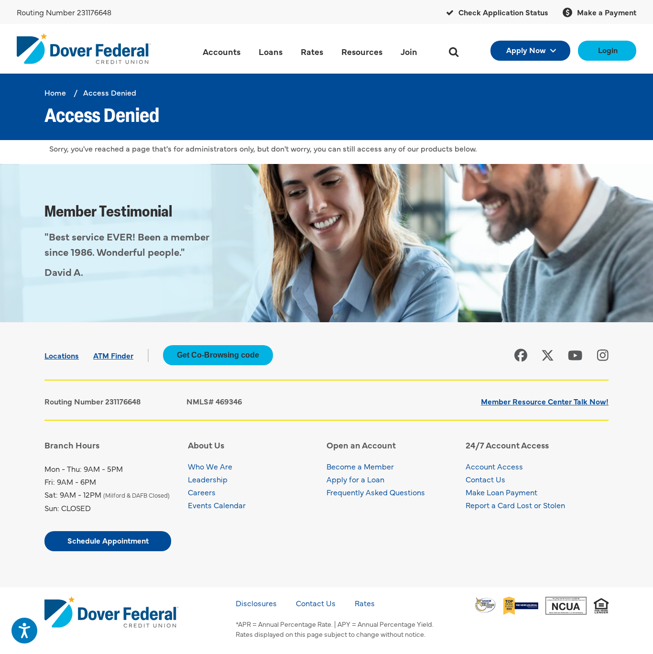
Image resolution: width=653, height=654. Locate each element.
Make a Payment (605, 12)
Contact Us (485, 479)
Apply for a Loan (355, 479)
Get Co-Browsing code (218, 355)
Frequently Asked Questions (375, 492)
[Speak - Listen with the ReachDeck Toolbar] (24, 630)
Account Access (494, 466)
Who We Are (210, 466)
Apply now (526, 49)
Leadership (208, 479)
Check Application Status (502, 12)
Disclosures (256, 603)
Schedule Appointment (108, 540)
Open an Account (361, 445)
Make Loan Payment (501, 492)
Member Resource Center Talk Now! (545, 401)
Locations (61, 355)
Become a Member (360, 466)
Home (55, 92)
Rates (365, 603)
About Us (206, 445)
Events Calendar (217, 505)
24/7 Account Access (507, 445)
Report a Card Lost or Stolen (515, 505)
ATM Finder (113, 355)
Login (608, 49)
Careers (202, 492)
